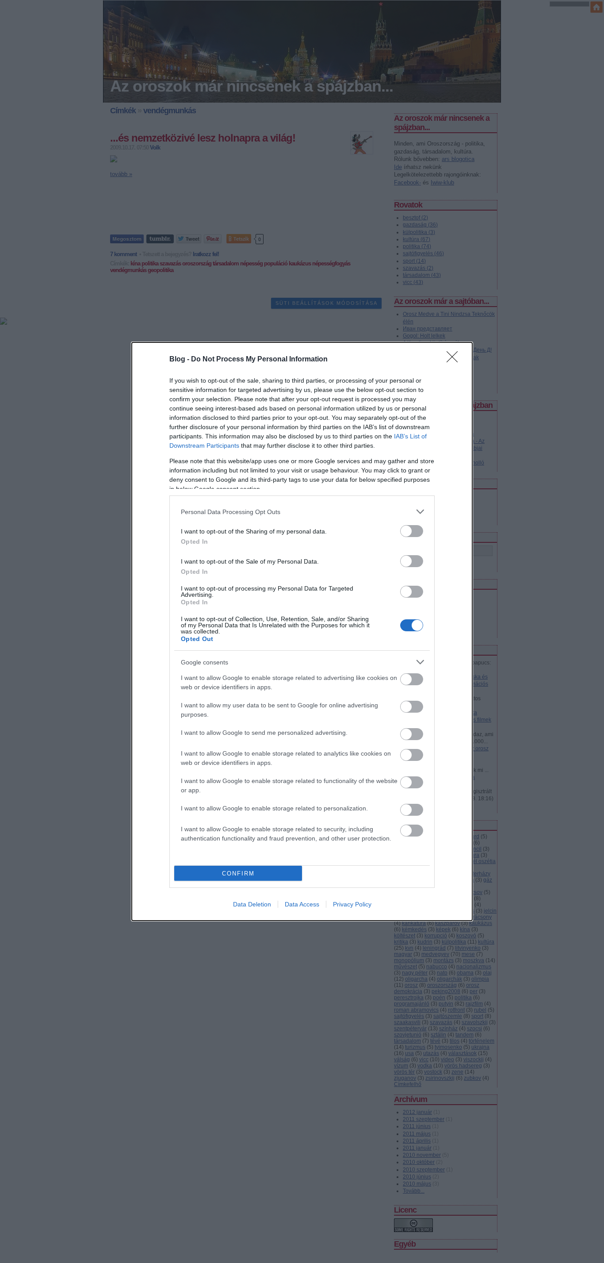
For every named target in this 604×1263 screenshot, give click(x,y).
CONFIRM (238, 873)
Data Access (302, 904)
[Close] (455, 359)
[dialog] (302, 631)
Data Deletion (252, 904)
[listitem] (302, 511)
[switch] (411, 531)
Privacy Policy (352, 904)
